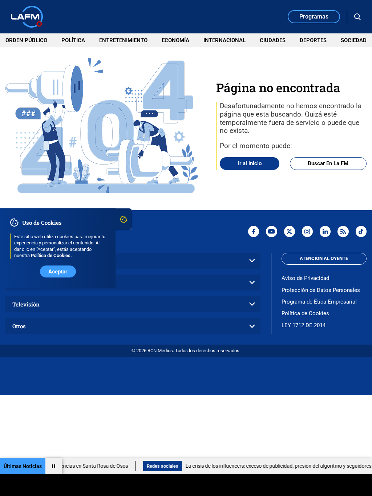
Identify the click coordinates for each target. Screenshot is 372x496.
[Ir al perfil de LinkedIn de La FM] (325, 231)
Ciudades (273, 40)
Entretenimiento (123, 40)
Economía (175, 40)
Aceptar (57, 271)
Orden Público (26, 40)
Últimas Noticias (23, 466)
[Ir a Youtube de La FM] (271, 231)
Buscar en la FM (328, 163)
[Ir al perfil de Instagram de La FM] (307, 231)
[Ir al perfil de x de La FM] (289, 231)
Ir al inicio (250, 163)
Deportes (313, 40)
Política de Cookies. (51, 255)
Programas (313, 16)
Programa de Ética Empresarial (319, 301)
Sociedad (354, 40)
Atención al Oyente (324, 258)
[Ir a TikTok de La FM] (361, 231)
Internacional (224, 40)
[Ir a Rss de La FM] (342, 231)
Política (73, 40)
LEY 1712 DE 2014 (304, 325)
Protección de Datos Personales (321, 290)
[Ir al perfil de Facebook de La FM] (253, 231)
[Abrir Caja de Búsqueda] (357, 16)
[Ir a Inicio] (27, 17)
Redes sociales (154, 466)
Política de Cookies (305, 313)
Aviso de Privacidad (305, 278)
